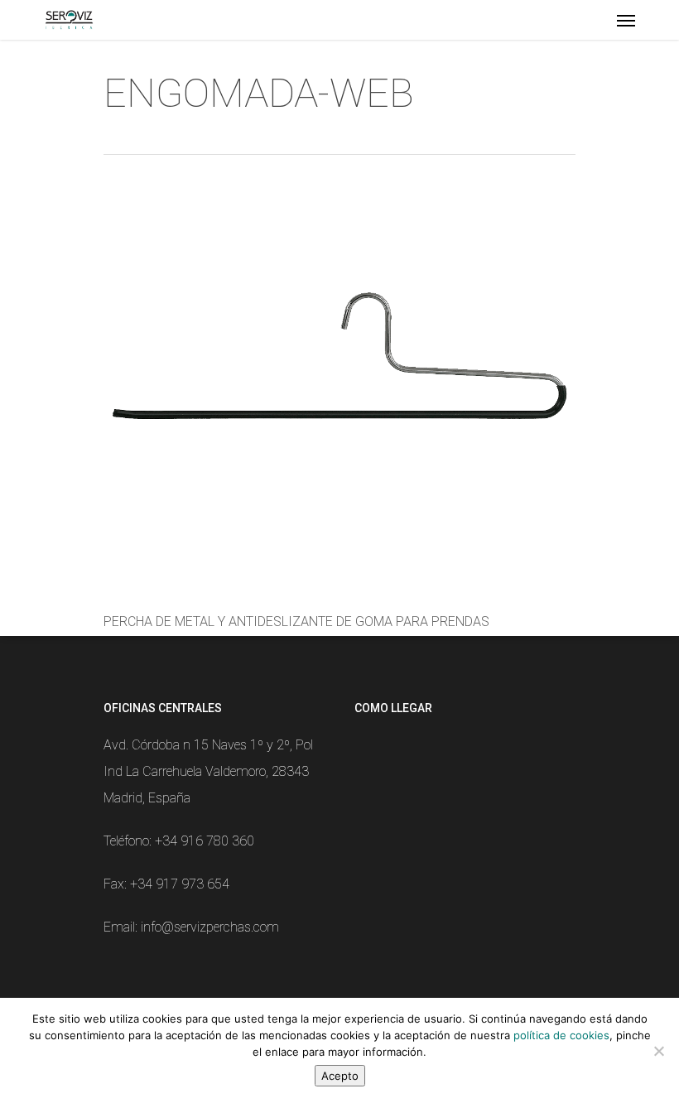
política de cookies (561, 1035)
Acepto (340, 1075)
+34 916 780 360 (204, 841)
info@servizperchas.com (210, 927)
